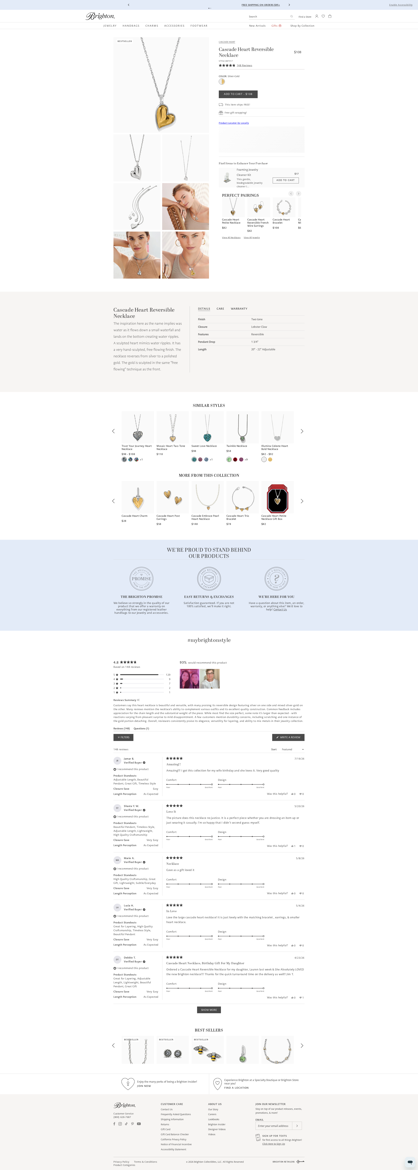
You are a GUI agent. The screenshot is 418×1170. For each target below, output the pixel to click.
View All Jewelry (252, 237)
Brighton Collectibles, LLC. (208, 1161)
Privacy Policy (121, 1161)
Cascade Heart (227, 42)
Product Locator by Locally (234, 123)
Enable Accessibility (401, 4)
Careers (212, 1114)
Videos (211, 1134)
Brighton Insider (216, 1124)
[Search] (291, 17)
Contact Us (167, 1109)
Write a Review (292, 738)
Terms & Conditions (145, 1161)
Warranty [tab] (239, 308)
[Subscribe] (297, 1126)
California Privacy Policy (173, 1139)
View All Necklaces (231, 237)
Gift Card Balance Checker (175, 1134)
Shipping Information (172, 1119)
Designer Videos (217, 1129)
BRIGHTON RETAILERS (284, 1162)
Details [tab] (204, 308)
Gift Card (165, 1129)
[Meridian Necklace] (277, 1050)
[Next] (289, 5)
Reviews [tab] (121, 729)
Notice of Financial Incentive (176, 1144)
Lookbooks (213, 1119)
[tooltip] (138, 700)
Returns (165, 1124)
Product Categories (124, 1165)
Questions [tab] (141, 729)
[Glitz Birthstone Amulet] (242, 1050)
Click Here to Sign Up (273, 1143)
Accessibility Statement (173, 1149)
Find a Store (305, 16)
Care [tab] (220, 308)
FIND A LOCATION (236, 1087)
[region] (200, 679)
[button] (112, 25)
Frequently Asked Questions (176, 1114)
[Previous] (129, 5)
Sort (274, 749)
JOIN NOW (144, 1086)
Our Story (213, 1109)
